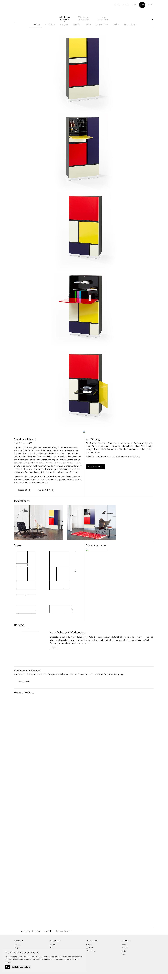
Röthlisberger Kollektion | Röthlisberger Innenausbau (18, 8)
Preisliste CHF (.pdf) (45, 490)
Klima (52, 948)
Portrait (88, 945)
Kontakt (125, 5)
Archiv (116, 24)
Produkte (36, 24)
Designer (64, 24)
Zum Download (25, 681)
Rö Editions (50, 24)
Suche (133, 5)
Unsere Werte (102, 24)
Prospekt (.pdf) (24, 490)
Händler (76, 24)
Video (88, 24)
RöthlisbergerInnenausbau (84, 18)
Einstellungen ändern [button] (21, 967)
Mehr (54, 648)
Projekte (53, 945)
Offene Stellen (91, 951)
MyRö (142, 5)
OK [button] (7, 967)
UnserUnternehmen (104, 18)
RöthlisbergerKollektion (64, 18)
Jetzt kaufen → (95, 466)
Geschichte (90, 948)
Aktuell (117, 5)
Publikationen (130, 24)
